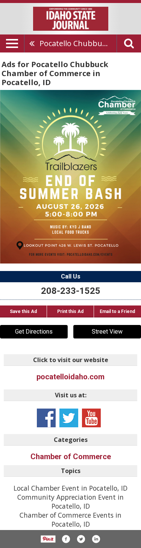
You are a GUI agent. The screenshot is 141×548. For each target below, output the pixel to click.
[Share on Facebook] (66, 539)
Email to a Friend (117, 311)
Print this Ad (70, 311)
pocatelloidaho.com (70, 376)
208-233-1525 (70, 291)
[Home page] (70, 18)
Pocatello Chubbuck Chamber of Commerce (78, 43)
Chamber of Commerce (70, 456)
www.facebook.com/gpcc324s (46, 418)
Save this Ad (23, 311)
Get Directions (34, 331)
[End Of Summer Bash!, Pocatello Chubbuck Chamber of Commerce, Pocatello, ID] (70, 176)
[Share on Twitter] (81, 539)
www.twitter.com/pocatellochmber (68, 418)
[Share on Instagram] (96, 539)
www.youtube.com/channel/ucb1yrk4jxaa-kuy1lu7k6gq (91, 418)
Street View (107, 331)
